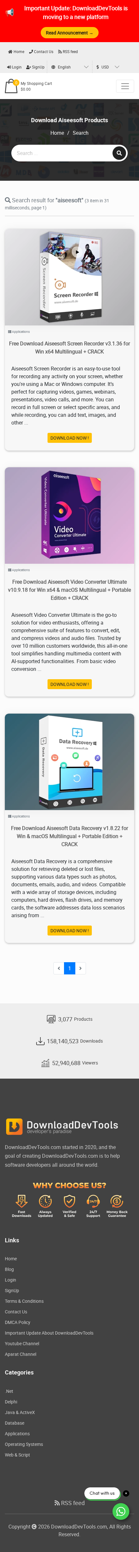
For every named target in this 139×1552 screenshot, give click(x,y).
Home (18, 51)
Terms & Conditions (24, 1301)
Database (14, 1423)
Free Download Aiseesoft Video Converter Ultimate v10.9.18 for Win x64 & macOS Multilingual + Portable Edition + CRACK (69, 589)
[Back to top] (121, 1534)
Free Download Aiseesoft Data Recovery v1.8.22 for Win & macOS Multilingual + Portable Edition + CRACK (69, 836)
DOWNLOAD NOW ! (69, 438)
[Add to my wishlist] (62, 269)
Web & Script (17, 1455)
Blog (9, 1269)
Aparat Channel (20, 1354)
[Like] (76, 269)
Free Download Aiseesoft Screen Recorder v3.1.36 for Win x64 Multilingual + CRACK (69, 347)
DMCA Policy (17, 1322)
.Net (9, 1391)
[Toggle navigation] (125, 86)
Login (16, 66)
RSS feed (70, 51)
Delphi (11, 1402)
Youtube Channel (22, 1343)
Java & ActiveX (20, 1412)
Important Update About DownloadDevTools (49, 1333)
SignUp (38, 66)
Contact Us (43, 51)
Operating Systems (24, 1444)
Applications (21, 331)
